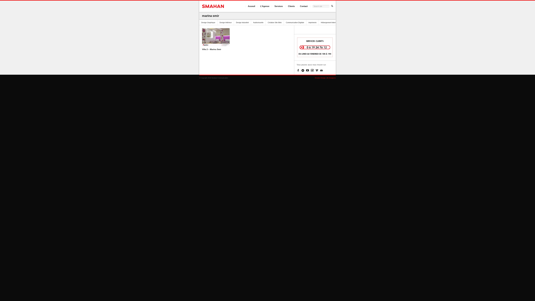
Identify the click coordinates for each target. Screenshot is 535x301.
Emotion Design (320, 78)
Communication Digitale (295, 23)
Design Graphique (208, 23)
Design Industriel (242, 23)
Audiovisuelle (258, 23)
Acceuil (251, 6)
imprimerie (312, 23)
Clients (291, 6)
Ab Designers (331, 78)
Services (278, 6)
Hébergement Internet (329, 23)
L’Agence (264, 6)
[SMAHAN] (213, 6)
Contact (304, 6)
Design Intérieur (226, 23)
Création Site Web (275, 23)
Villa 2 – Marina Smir (211, 49)
